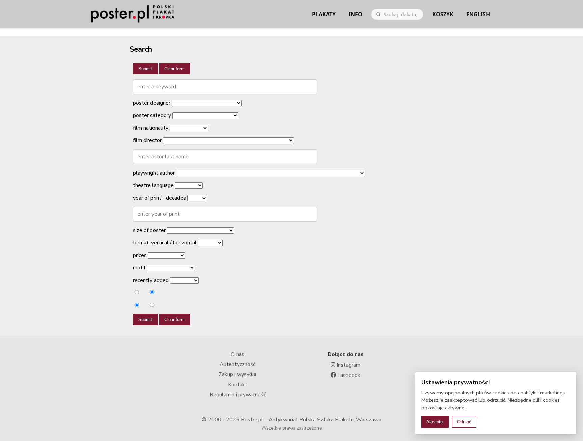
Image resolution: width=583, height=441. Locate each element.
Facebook (348, 375)
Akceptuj (435, 421)
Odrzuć (464, 421)
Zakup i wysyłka (237, 374)
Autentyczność (237, 364)
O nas (237, 354)
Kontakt (237, 384)
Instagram (347, 365)
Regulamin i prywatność (238, 394)
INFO (355, 14)
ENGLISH (478, 14)
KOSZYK (442, 14)
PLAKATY (324, 14)
